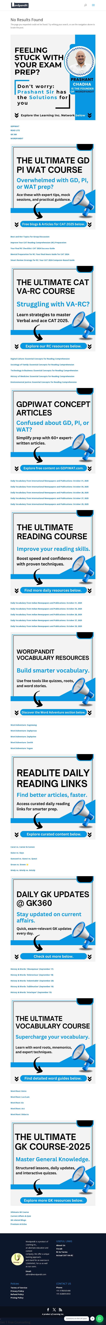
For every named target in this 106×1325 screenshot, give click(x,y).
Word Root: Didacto (20, 1114)
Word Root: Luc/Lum (20, 1097)
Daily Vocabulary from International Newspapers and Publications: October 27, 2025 (50, 498)
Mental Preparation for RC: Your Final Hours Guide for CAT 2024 (40, 254)
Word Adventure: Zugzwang (24, 725)
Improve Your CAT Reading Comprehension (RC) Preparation (38, 242)
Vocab (59, 1248)
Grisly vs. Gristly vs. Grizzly (23, 870)
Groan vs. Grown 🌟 (19, 864)
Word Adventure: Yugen (22, 748)
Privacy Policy (17, 1291)
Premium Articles (19, 1224)
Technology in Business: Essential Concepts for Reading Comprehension (44, 370)
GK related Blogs (18, 1220)
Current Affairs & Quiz (21, 1216)
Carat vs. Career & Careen (23, 847)
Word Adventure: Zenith (22, 742)
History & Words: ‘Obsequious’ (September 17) (32, 969)
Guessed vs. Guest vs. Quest (24, 858)
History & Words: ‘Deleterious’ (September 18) (32, 975)
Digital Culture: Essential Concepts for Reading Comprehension (40, 359)
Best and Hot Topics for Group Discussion (30, 236)
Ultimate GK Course (20, 1212)
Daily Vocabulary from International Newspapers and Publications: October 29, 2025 (50, 504)
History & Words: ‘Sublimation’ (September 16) (32, 986)
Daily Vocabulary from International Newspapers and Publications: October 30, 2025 (50, 486)
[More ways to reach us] (92, 1318)
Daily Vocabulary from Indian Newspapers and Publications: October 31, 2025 (46, 603)
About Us (60, 1245)
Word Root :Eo (17, 1102)
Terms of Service (19, 1287)
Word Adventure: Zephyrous (24, 730)
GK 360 (14, 134)
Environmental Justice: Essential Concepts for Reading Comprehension (44, 382)
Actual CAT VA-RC (64, 1255)
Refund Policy (17, 1294)
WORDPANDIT (17, 138)
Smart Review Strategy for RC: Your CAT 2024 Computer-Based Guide (43, 260)
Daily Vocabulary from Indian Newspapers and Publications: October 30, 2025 (46, 609)
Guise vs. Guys (17, 853)
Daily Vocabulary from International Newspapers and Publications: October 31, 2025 (50, 481)
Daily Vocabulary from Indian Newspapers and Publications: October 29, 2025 (46, 626)
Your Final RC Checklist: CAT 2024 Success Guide (33, 248)
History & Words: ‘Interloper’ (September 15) (31, 992)
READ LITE (15, 130)
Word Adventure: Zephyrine (23, 736)
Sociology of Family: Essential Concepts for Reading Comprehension (42, 364)
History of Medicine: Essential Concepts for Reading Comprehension (42, 376)
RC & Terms (61, 1252)
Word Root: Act (18, 1108)
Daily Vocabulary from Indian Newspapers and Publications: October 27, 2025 (46, 620)
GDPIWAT (15, 126)
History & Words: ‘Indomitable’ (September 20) (32, 980)
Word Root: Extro (18, 1091)
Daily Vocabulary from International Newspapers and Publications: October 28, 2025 (50, 492)
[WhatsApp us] (99, 1318)
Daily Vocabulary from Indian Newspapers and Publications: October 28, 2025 (46, 614)
